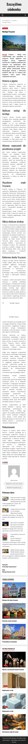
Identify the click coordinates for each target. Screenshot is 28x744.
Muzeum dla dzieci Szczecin (10, 600)
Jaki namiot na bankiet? (17, 523)
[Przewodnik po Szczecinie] (14, 632)
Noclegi (4, 54)
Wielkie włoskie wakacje (17, 550)
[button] (2, 15)
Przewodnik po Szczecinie (9, 642)
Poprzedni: (9, 566)
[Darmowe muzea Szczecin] (14, 611)
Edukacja (6, 727)
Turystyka (5, 28)
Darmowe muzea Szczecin (9, 621)
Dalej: (8, 571)
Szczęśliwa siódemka (14, 7)
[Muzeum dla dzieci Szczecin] (14, 590)
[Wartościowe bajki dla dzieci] (14, 722)
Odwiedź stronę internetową (14, 484)
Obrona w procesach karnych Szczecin (13, 669)
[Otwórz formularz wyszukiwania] (25, 15)
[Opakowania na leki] (14, 680)
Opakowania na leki (7, 690)
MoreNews (14, 740)
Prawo (5, 665)
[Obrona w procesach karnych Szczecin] (14, 659)
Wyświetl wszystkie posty (14, 487)
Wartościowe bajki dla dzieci (10, 732)
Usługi (5, 686)
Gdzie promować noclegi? (18, 497)
